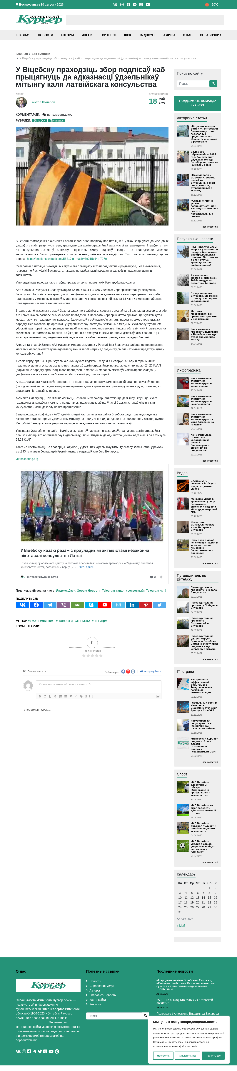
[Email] (77, 605)
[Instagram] (118, 605)
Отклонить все (187, 1055)
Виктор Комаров (43, 102)
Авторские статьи (192, 118)
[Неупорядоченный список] (65, 696)
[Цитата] (71, 696)
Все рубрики (40, 53)
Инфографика (189, 370)
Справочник (210, 35)
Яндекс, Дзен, (66, 590)
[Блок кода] (76, 696)
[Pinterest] (145, 605)
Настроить (163, 1055)
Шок (127, 35)
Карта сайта (97, 999)
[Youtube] (104, 605)
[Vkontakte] (22, 605)
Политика (56, 120)
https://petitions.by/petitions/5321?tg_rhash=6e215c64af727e (67, 258)
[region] (189, 1040)
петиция (101, 621)
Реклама (95, 1004)
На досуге (147, 35)
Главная (23, 35)
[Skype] (91, 605)
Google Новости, (89, 590)
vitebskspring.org (27, 458)
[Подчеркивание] (50, 696)
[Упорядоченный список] (60, 696)
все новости (209, 227)
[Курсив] (45, 696)
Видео (182, 473)
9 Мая (34, 621)
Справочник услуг (101, 985)
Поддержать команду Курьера (197, 103)
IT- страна (185, 671)
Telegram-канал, (113, 590)
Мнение (88, 35)
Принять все (213, 1055)
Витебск (109, 35)
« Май (181, 925)
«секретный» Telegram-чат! (146, 590)
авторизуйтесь (152, 671)
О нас (188, 35)
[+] (91, 696)
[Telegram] (50, 605)
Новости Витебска (74, 621)
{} (86, 696)
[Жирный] (39, 696)
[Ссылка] (81, 696)
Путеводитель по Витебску (191, 577)
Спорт (182, 774)
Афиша (169, 35)
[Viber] (63, 605)
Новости (45, 35)
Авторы (67, 35)
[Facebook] (36, 605)
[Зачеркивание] (55, 696)
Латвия (48, 621)
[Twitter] (159, 605)
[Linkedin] (132, 605)
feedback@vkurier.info (31, 1022)
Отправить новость (102, 995)
